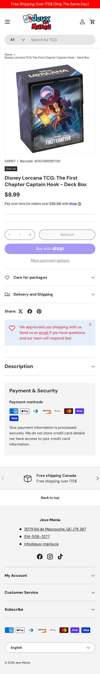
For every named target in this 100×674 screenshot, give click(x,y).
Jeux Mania (22, 662)
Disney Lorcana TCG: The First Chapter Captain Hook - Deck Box (47, 57)
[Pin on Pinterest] (39, 311)
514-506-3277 (37, 536)
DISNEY (10, 161)
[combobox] (50, 40)
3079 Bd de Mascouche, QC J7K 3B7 (55, 529)
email (44, 332)
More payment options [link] (50, 260)
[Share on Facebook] (29, 311)
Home (8, 54)
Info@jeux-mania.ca (41, 544)
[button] (92, 22)
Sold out (67, 234)
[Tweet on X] (20, 311)
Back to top (50, 498)
